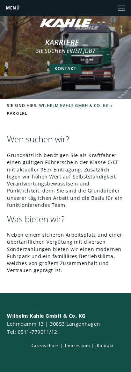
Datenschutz (44, 346)
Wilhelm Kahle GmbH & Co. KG (74, 105)
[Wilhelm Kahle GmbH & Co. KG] (65, 25)
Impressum (77, 346)
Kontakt (65, 69)
